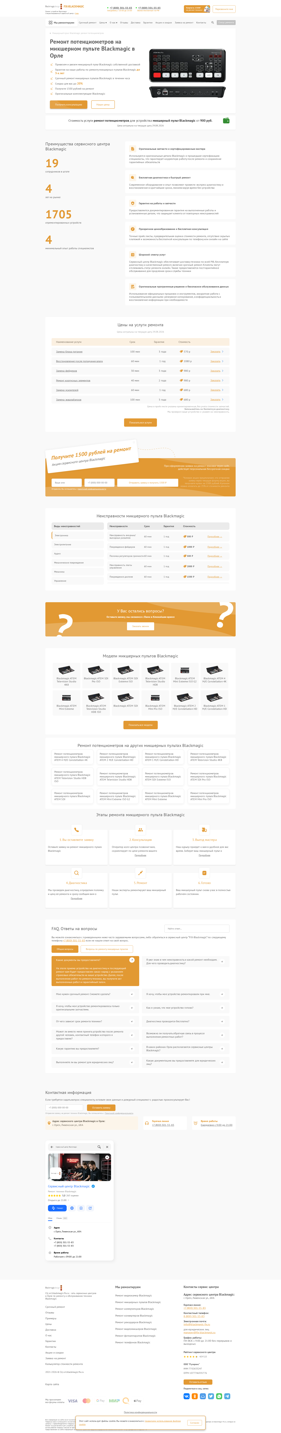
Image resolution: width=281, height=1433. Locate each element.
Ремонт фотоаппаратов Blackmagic (135, 1335)
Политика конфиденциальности (140, 1412)
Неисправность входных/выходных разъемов (123, 536)
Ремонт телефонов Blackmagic (132, 1342)
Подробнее (140, 855)
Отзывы (124, 22)
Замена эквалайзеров (68, 399)
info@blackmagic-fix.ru (197, 1324)
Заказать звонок (140, 626)
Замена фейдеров (66, 370)
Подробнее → (214, 536)
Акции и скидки (163, 22)
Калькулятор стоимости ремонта (64, 1364)
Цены (102, 22)
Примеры (50, 1318)
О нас (113, 22)
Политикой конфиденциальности (119, 1113)
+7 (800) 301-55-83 (121, 7)
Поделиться (187, 1396)
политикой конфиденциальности (92, 489)
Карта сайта (52, 1384)
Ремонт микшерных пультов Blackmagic (138, 1302)
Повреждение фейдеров (122, 546)
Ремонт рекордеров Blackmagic (133, 1322)
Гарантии (148, 22)
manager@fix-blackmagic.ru (200, 1332)
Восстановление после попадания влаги (79, 361)
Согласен (194, 1422)
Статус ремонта (226, 22)
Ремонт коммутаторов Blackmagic (134, 1308)
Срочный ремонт (87, 22)
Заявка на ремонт (184, 22)
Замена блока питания (69, 351)
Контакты (201, 22)
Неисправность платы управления (121, 566)
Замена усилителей (67, 390)
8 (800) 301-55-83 (194, 1316)
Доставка (135, 22)
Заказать (215, 351)
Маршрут (60, 1208)
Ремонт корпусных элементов (73, 380)
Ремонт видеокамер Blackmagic (133, 1295)
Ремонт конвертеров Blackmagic (134, 1315)
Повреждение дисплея (121, 576)
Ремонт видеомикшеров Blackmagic (136, 1328)
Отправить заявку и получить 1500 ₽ (148, 482)
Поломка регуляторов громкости (127, 556)
